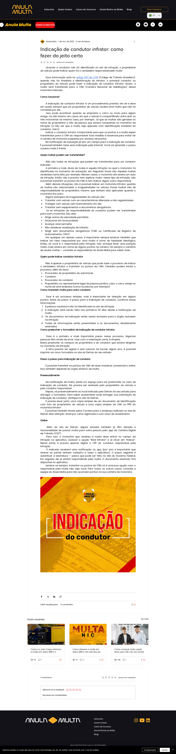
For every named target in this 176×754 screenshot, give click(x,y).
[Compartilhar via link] (60, 596)
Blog (96, 734)
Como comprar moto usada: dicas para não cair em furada (129, 650)
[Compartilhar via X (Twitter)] (48, 596)
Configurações (150, 750)
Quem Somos (100, 722)
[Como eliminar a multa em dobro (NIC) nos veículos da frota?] (88, 634)
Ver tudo (145, 619)
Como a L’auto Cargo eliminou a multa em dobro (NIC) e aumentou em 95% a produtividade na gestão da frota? (46, 650)
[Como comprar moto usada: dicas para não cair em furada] (129, 634)
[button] (49, 9)
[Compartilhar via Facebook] (41, 596)
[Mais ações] (134, 41)
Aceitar (165, 750)
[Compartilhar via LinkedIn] (54, 596)
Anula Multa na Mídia (103, 730)
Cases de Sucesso (102, 726)
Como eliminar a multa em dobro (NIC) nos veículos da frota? (86, 650)
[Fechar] (172, 750)
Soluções (98, 719)
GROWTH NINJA (100, 745)
